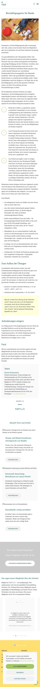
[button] (34, 4)
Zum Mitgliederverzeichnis (20, 563)
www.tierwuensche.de (19, 394)
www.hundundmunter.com (24, 625)
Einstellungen (20, 678)
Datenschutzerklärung (27, 661)
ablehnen (20, 672)
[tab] (13, 635)
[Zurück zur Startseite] (4, 4)
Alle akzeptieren (20, 666)
